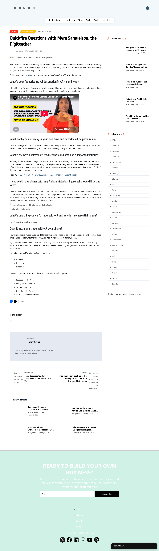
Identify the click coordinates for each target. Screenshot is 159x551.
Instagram (20, 267)
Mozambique (116, 229)
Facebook (20, 263)
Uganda (114, 267)
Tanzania (115, 251)
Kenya (114, 190)
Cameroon (115, 157)
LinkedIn (19, 259)
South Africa (116, 240)
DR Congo (115, 173)
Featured (115, 184)
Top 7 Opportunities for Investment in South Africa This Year (37, 378)
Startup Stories (55, 20)
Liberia (114, 206)
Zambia (114, 278)
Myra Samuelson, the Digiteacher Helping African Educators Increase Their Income (73, 378)
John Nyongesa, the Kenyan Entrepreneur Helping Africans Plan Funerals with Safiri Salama (84, 428)
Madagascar (116, 212)
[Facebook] (69, 540)
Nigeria (14, 32)
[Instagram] (83, 540)
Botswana (115, 151)
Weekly (96, 20)
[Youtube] (89, 540)
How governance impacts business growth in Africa (135, 48)
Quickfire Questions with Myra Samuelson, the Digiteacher (53, 41)
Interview (106, 20)
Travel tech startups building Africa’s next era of (137, 117)
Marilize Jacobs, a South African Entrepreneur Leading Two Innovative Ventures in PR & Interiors (85, 409)
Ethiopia (115, 179)
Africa (80, 20)
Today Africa (18, 51)
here (31, 75)
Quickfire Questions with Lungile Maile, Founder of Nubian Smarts (48, 175)
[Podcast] (96, 540)
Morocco (115, 223)
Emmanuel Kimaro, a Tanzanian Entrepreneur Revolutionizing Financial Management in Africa (39, 408)
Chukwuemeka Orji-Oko (36, 412)
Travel (114, 262)
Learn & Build (116, 195)
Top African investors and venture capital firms (136, 82)
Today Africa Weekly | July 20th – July (136, 100)
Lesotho (115, 201)
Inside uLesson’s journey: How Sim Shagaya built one (136, 65)
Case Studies (69, 20)
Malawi (114, 217)
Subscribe (107, 494)
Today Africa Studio (31, 294)
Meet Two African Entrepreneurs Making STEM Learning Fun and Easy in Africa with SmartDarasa (40, 428)
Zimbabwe (115, 284)
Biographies (116, 146)
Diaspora (115, 168)
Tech (88, 20)
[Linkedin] (76, 540)
